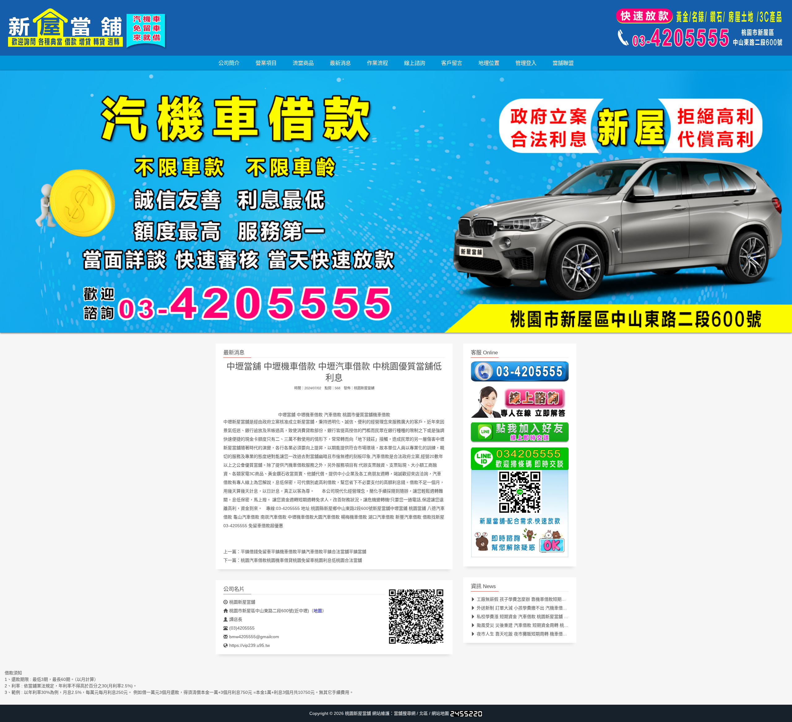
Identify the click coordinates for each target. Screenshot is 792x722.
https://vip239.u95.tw (249, 645)
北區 (423, 713)
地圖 (317, 610)
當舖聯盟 (563, 63)
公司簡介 (228, 63)
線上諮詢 (414, 63)
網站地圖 (440, 713)
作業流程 (377, 63)
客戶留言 (451, 63)
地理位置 (488, 63)
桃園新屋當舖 (364, 388)
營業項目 (266, 63)
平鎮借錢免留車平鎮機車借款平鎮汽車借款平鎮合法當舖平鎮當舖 (303, 551)
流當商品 (303, 63)
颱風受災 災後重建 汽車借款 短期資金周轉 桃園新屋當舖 (531, 625)
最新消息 (340, 63)
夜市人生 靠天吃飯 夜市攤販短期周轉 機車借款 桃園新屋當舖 (535, 633)
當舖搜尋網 (404, 713)
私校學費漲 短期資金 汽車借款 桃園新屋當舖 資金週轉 (529, 616)
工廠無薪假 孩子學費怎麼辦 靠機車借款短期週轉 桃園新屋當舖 (537, 599)
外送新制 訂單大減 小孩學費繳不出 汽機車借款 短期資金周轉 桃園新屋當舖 (549, 607)
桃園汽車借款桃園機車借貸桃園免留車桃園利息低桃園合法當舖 (301, 560)
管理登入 (525, 63)
